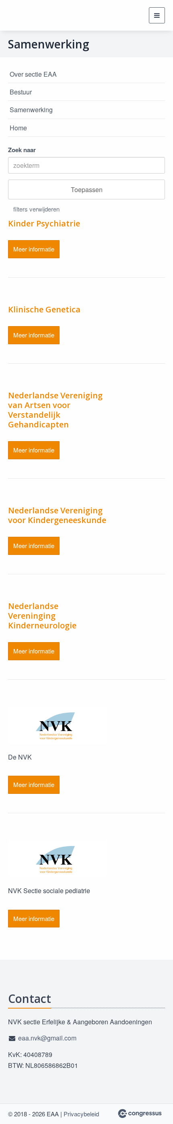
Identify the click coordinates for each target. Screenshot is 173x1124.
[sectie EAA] (28, 15)
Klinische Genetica (44, 309)
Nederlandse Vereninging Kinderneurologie (42, 616)
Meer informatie (33, 249)
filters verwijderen (36, 209)
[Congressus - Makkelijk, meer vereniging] (140, 1113)
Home (18, 127)
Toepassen (87, 189)
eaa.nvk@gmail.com (47, 1037)
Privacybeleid (81, 1113)
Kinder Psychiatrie (44, 223)
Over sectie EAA (33, 74)
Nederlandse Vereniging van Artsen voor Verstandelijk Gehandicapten (55, 410)
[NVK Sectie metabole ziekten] (57, 725)
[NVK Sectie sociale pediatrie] (57, 858)
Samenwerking (31, 109)
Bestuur (21, 91)
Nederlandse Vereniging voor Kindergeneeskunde (57, 515)
